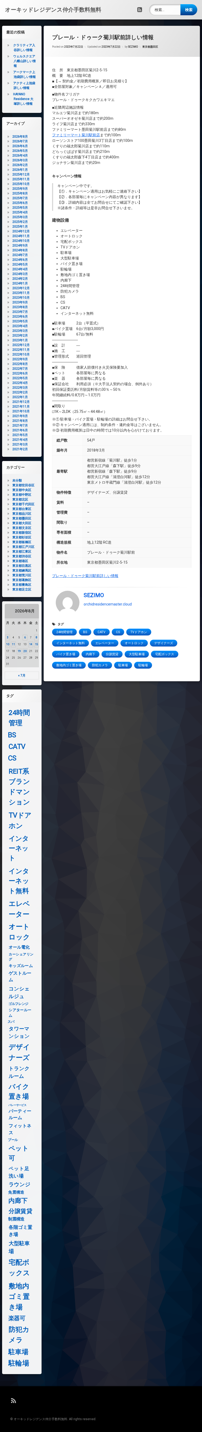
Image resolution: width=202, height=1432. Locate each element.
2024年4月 (20, 269)
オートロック (134, 643)
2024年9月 (20, 245)
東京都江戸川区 (23, 547)
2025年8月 (20, 193)
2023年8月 (20, 307)
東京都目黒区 (21, 566)
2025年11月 (21, 179)
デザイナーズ (163, 643)
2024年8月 (20, 250)
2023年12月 (21, 288)
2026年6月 (20, 146)
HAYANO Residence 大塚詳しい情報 (23, 99)
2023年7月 (20, 312)
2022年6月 (20, 373)
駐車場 (123, 665)
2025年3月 (20, 217)
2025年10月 (21, 184)
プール (13, 1139)
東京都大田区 (21, 523)
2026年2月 (20, 165)
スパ (11, 1021)
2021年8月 (20, 421)
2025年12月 (21, 174)
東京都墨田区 (150, 46)
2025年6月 (20, 203)
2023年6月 (20, 316)
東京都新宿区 (21, 532)
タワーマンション (19, 1032)
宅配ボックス (164, 654)
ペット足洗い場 (19, 1172)
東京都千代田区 (23, 504)
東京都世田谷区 (23, 485)
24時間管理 (64, 632)
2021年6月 (20, 430)
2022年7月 (20, 368)
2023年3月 (20, 331)
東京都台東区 (21, 509)
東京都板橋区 (21, 542)
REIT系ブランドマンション (19, 786)
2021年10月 (21, 411)
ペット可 (19, 1153)
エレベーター (104, 643)
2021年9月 (20, 416)
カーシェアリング (21, 957)
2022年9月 (20, 359)
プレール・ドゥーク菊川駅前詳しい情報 (85, 576)
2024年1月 (20, 283)
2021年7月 (20, 425)
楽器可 (16, 1318)
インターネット (19, 848)
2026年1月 (20, 170)
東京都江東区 (21, 551)
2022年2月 (20, 392)
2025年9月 (20, 189)
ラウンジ (19, 1184)
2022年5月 (20, 378)
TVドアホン (138, 632)
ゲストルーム (20, 976)
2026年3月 (20, 160)
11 (13, 644)
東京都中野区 (21, 495)
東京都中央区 (21, 490)
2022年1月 (20, 397)
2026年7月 (20, 141)
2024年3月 (20, 274)
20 (25, 651)
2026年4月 (20, 155)
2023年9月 (20, 302)
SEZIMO (133, 46)
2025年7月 (20, 198)
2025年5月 (20, 207)
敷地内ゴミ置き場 (69, 665)
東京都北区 (20, 499)
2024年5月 (20, 264)
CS (118, 632)
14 (30, 644)
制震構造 (16, 1219)
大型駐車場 (137, 654)
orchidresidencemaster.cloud (108, 604)
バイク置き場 (65, 654)
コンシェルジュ (19, 992)
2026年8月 (20, 136)
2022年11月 (21, 350)
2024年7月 (20, 255)
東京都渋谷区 (21, 556)
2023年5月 (20, 321)
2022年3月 (20, 387)
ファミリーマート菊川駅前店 (76, 135)
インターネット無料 (70, 643)
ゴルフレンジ (18, 1003)
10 (7, 644)
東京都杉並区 (21, 537)
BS (85, 632)
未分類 (17, 480)
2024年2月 (20, 279)
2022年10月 (21, 354)
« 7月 (22, 675)
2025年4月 (20, 212)
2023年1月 (20, 340)
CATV (101, 632)
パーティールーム (20, 1114)
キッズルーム (21, 965)
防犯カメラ (100, 665)
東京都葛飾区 (21, 580)
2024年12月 (21, 231)
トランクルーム (19, 1072)
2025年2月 (20, 222)
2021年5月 (20, 435)
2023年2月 (20, 335)
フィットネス (20, 1129)
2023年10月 (21, 297)
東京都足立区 (21, 589)
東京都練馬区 (21, 570)
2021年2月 (20, 449)
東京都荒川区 (21, 575)
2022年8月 (20, 364)
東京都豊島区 (21, 585)
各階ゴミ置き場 (20, 1230)
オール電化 (19, 947)
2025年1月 (20, 226)
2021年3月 (20, 444)
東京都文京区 (21, 528)
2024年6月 (20, 260)
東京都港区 (20, 561)
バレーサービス (17, 1104)
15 (36, 644)
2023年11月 (21, 293)
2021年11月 (21, 406)
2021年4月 (20, 440)
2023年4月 (20, 326)
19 (19, 651)
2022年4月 (20, 383)
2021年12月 (21, 402)
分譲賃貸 (112, 654)
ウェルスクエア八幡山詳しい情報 (24, 61)
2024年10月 (21, 241)
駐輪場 (143, 665)
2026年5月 (20, 151)
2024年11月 (21, 236)
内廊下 (90, 654)
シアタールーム (20, 1013)
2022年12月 (21, 345)
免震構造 (16, 1192)
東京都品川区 (21, 513)
